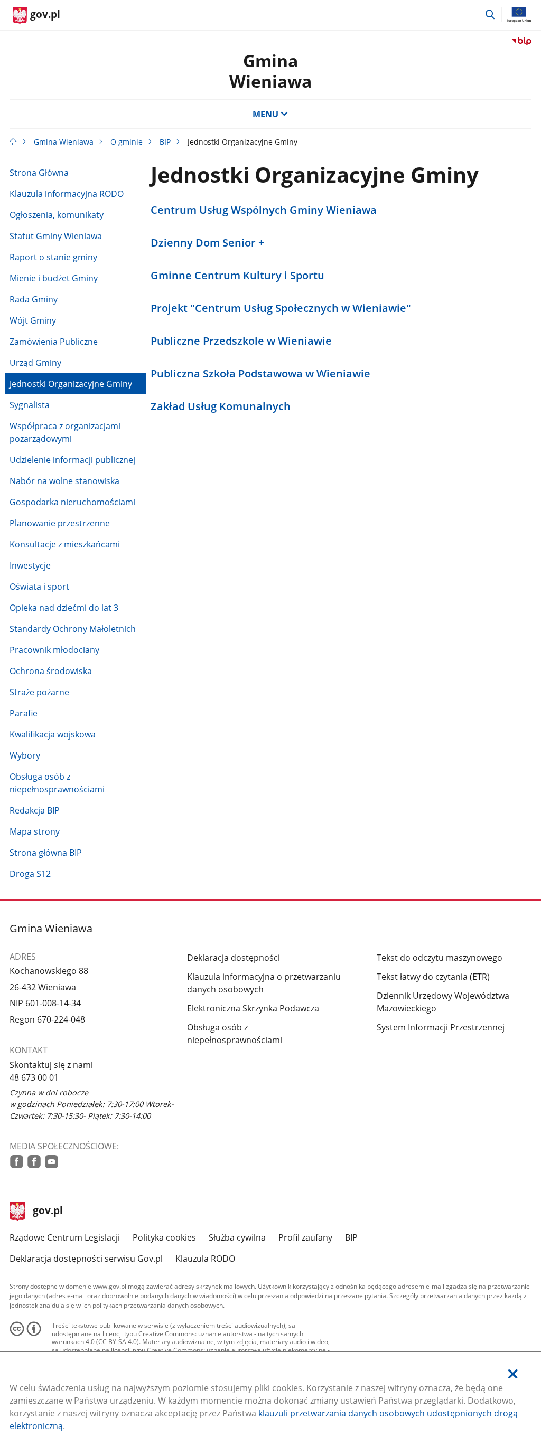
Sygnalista (30, 405)
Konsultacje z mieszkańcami (65, 544)
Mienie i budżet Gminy (54, 278)
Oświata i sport (39, 586)
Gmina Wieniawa (270, 70)
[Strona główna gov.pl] (13, 142)
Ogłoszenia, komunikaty (57, 215)
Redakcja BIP (35, 810)
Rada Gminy (34, 299)
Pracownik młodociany (54, 650)
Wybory (25, 755)
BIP (165, 142)
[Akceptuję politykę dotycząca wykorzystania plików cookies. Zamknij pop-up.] (513, 1374)
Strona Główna (39, 172)
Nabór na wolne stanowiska (64, 481)
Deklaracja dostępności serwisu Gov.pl (86, 1258)
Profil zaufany (305, 1237)
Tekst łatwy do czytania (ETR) (433, 976)
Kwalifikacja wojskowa (53, 734)
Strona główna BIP (46, 852)
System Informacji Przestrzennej (441, 1027)
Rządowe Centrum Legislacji (65, 1237)
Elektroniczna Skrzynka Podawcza (253, 1008)
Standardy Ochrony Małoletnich (73, 629)
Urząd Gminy (35, 362)
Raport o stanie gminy (53, 257)
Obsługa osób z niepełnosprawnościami (57, 783)
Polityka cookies (164, 1237)
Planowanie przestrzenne (60, 523)
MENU (265, 114)
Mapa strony (35, 831)
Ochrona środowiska (51, 671)
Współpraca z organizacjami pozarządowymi (65, 432)
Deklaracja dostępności (233, 957)
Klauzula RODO (205, 1258)
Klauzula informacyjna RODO (67, 194)
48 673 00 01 (34, 1077)
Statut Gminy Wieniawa (56, 236)
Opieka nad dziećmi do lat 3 (64, 607)
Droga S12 (30, 873)
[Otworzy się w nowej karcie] (17, 1162)
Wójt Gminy (33, 320)
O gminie (126, 142)
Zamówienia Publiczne (54, 341)
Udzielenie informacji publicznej (72, 460)
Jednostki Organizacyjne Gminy (71, 384)
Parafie (24, 713)
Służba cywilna (237, 1237)
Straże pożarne (39, 692)
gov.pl (47, 1211)
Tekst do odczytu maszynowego (439, 957)
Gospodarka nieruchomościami (72, 502)
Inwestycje (30, 565)
